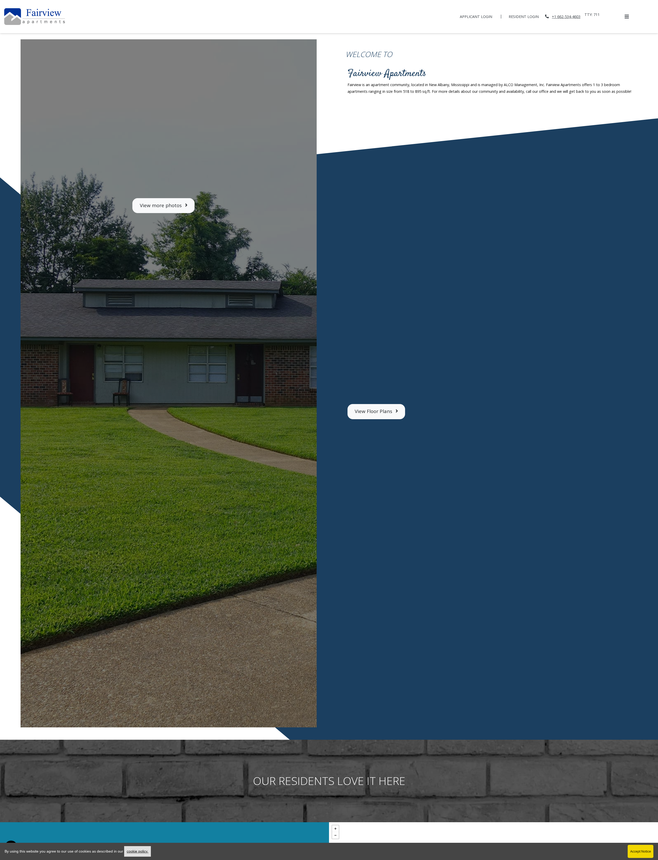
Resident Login (526, 16)
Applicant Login (479, 16)
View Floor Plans (374, 411)
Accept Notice (640, 851)
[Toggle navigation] (627, 16)
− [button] (335, 835)
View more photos (161, 205)
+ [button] (335, 828)
